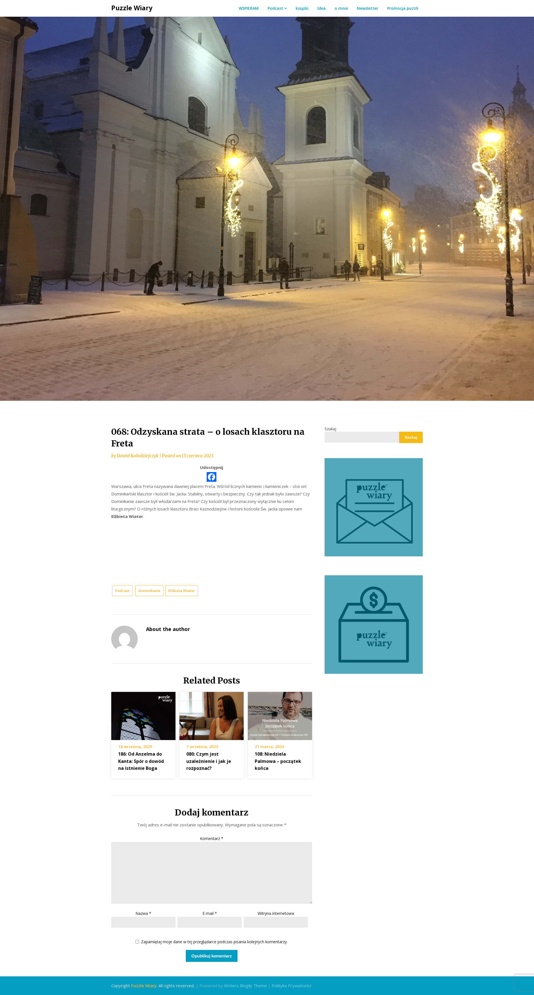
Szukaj (330, 428)
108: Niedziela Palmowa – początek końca (278, 761)
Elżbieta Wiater (181, 590)
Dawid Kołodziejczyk (137, 455)
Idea (321, 8)
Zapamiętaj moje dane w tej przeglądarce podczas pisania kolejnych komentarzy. (214, 942)
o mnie (341, 8)
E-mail (209, 913)
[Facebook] (211, 477)
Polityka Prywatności (291, 985)
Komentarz (211, 838)
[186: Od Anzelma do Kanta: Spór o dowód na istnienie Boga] (143, 714)
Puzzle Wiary (131, 7)
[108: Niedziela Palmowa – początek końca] (280, 714)
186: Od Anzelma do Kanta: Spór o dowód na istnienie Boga (141, 761)
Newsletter (367, 8)
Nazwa (143, 913)
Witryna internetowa (276, 913)
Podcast (275, 8)
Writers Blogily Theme (245, 985)
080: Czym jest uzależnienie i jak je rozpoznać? (208, 761)
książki (302, 8)
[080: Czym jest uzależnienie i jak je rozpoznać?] (211, 714)
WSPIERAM (249, 8)
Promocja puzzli (402, 8)
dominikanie (149, 590)
